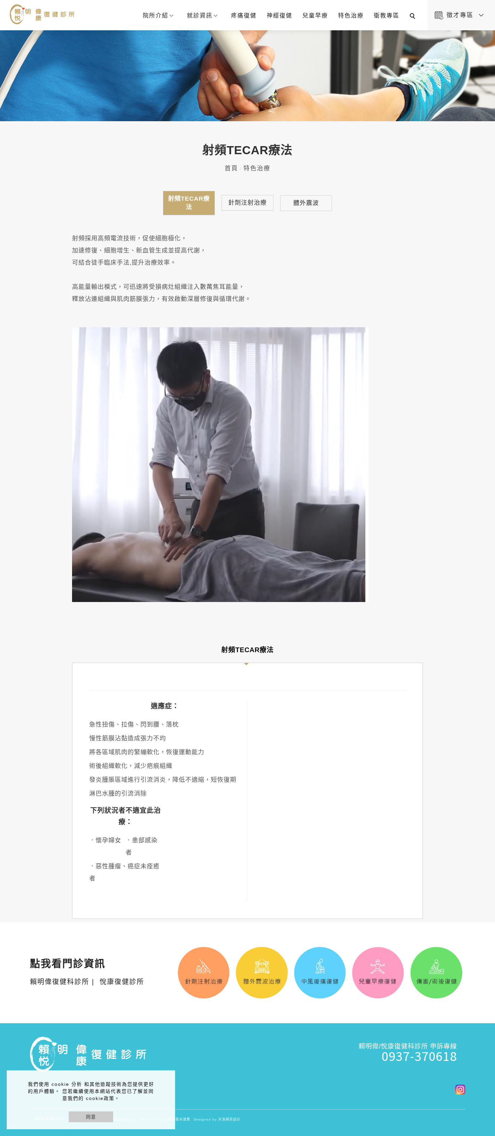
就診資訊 (199, 15)
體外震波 (306, 203)
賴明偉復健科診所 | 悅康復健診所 (87, 972)
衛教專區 (386, 15)
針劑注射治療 (247, 202)
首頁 (231, 168)
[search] (413, 16)
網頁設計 (233, 1119)
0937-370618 (419, 1055)
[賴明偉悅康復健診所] (457, 1089)
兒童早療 (315, 15)
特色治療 (351, 15)
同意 (91, 1117)
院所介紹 (155, 15)
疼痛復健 (244, 15)
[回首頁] (42, 14)
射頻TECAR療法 (189, 202)
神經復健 (279, 15)
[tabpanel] (247, 75)
